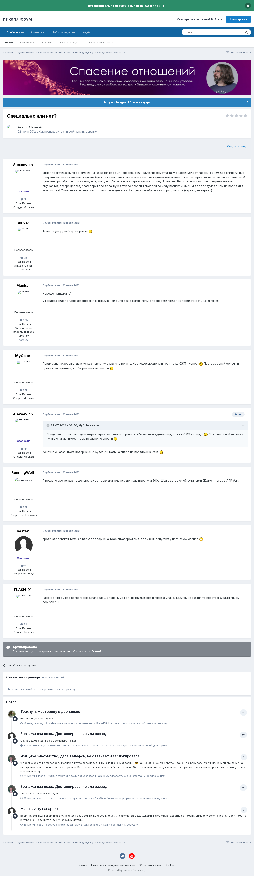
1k (25, 199)
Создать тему (237, 146)
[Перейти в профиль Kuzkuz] (11, 758)
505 (25, 320)
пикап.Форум (17, 19)
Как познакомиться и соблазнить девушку (68, 131)
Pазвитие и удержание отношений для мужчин (138, 745)
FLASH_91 (22, 590)
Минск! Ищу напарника (40, 809)
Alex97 (52, 745)
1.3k (25, 390)
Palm (100, 775)
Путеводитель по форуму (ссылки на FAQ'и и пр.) (124, 5)
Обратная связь (150, 865)
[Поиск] (246, 32)
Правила (46, 42)
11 (25, 565)
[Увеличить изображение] (90, 231)
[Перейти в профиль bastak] (24, 545)
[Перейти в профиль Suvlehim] (11, 714)
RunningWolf (23, 472)
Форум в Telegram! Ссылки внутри (127, 102)
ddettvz (50, 824)
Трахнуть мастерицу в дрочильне (50, 711)
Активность (38, 32)
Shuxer (23, 223)
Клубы (86, 32)
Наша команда (69, 42)
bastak (23, 531)
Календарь (27, 42)
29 (25, 624)
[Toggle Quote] (48, 425)
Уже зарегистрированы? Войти (199, 19)
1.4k (25, 507)
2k (25, 257)
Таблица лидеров (64, 32)
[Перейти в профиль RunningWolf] (24, 487)
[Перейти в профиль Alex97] (11, 736)
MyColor (22, 356)
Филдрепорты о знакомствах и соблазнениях (135, 775)
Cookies (170, 865)
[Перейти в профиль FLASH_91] (24, 604)
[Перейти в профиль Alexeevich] (11, 129)
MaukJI (22, 285)
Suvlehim (51, 723)
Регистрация (238, 19)
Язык (82, 865)
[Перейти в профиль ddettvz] (11, 811)
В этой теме (230, 32)
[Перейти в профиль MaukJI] (24, 299)
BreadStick (103, 723)
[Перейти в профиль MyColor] (24, 370)
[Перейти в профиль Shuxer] (24, 237)
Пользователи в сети (99, 42)
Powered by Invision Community (127, 870)
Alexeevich (36, 127)
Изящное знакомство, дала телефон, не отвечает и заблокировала (80, 756)
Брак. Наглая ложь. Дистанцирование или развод (63, 734)
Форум (8, 42)
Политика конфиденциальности (113, 865)
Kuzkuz (52, 775)
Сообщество (15, 32)
